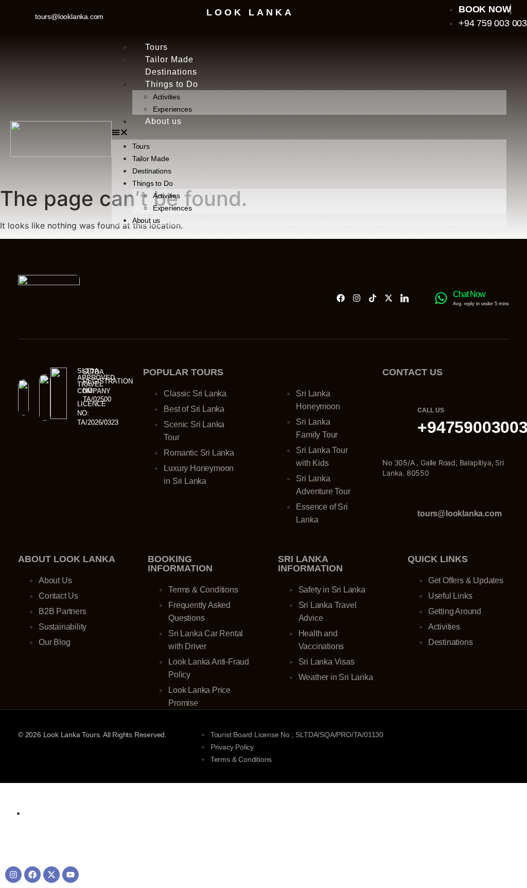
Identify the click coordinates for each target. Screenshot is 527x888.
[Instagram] (357, 298)
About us (163, 121)
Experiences (172, 109)
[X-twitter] (388, 298)
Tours (156, 47)
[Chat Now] (441, 298)
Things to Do (171, 84)
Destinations (171, 71)
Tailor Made (169, 59)
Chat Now (469, 294)
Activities (166, 97)
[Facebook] (341, 298)
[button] (309, 133)
